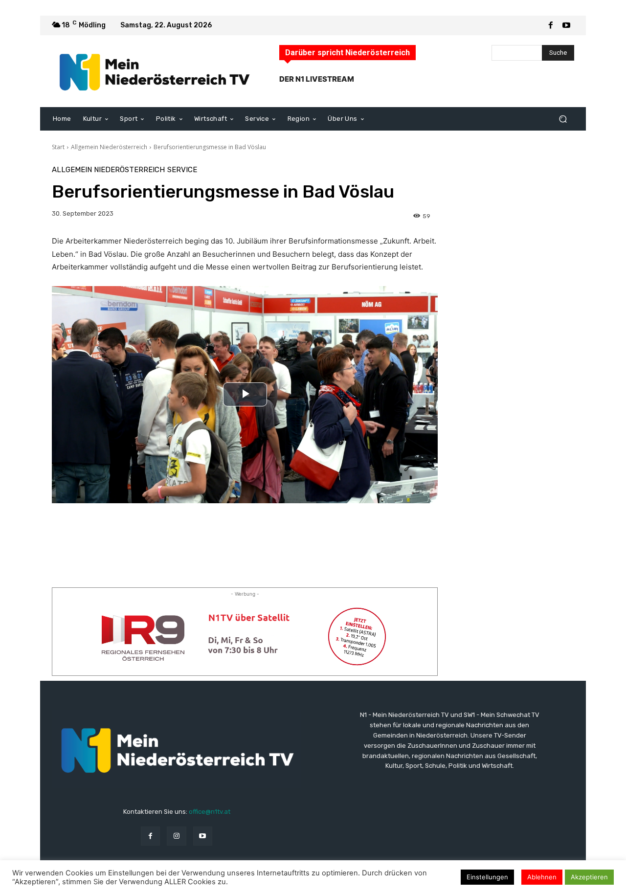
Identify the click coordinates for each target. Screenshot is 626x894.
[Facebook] (551, 25)
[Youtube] (566, 25)
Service (182, 170)
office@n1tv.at (209, 811)
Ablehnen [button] (542, 877)
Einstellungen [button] (487, 877)
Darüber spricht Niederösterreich (347, 52)
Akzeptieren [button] (589, 877)
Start (58, 147)
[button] (562, 119)
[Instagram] (176, 836)
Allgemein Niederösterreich (109, 147)
